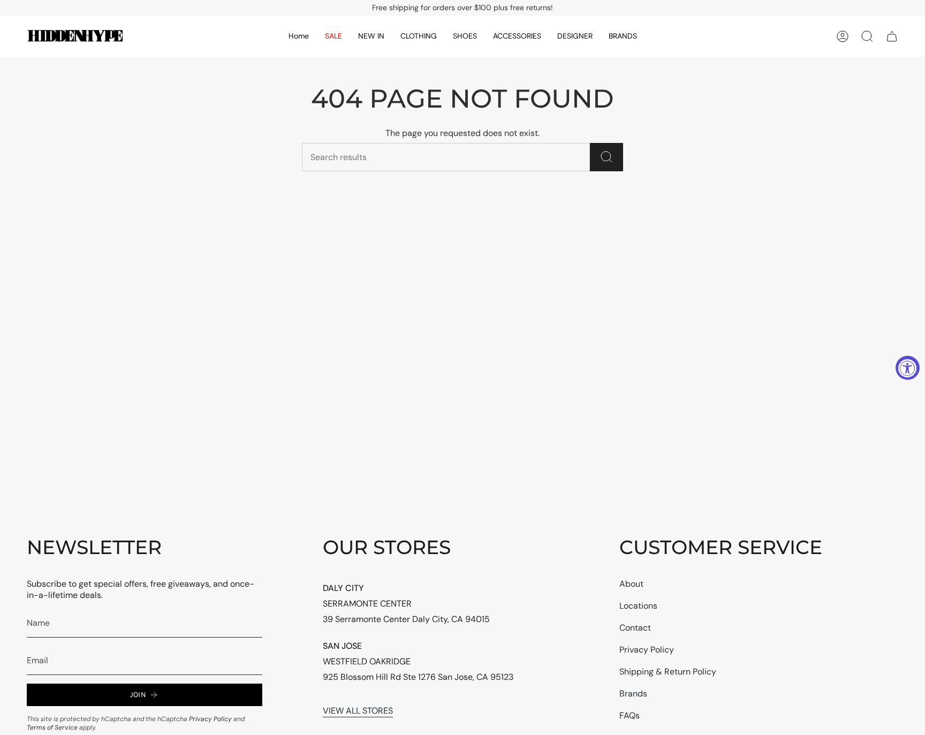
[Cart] (891, 36)
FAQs (629, 715)
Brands (633, 693)
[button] (371, 36)
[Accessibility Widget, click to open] (908, 367)
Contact (635, 627)
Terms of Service (52, 727)
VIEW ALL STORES (358, 710)
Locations (638, 605)
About (631, 583)
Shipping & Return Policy (667, 671)
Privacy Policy (210, 719)
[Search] (606, 157)
